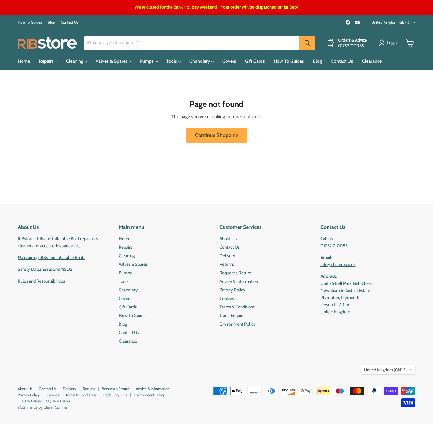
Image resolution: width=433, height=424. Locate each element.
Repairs (47, 61)
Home (24, 61)
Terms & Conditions (237, 307)
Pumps (147, 61)
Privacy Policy (232, 290)
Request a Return (235, 272)
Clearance (372, 61)
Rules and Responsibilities (41, 281)
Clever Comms (55, 407)
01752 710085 (334, 245)
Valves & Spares (112, 61)
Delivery (227, 255)
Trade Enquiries (233, 315)
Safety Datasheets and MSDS (45, 269)
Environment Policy (237, 324)
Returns (226, 264)
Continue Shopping (216, 135)
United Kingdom (391, 22)
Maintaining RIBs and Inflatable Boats (51, 257)
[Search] (307, 43)
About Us (228, 238)
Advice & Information (238, 281)
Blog (51, 22)
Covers (229, 61)
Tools (172, 61)
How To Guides (30, 22)
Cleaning (75, 61)
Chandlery (200, 61)
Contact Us (69, 22)
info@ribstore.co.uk (338, 264)
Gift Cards (255, 61)
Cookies (226, 298)
